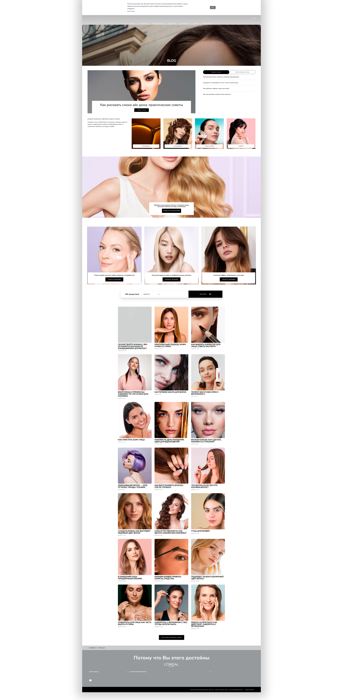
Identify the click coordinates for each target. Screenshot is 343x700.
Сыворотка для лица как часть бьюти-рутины (134, 623)
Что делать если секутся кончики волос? (204, 486)
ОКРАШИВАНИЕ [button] (172, 23)
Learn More (131, 11)
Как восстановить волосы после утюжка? (169, 486)
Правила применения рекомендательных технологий (202, 689)
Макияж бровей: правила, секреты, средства (168, 577)
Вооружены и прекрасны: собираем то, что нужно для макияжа (133, 394)
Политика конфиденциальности (236, 689)
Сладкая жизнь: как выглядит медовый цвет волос (134, 532)
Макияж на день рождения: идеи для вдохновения (169, 440)
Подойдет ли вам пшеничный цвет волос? (207, 577)
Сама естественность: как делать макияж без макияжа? (170, 532)
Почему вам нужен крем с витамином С (205, 393)
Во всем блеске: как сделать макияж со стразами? (206, 440)
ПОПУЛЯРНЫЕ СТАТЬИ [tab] (242, 72)
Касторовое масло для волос (170, 392)
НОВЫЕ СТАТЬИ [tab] (216, 72)
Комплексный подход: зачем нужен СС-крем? (170, 345)
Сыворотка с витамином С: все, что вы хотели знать (171, 623)
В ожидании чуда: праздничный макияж (130, 577)
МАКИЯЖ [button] (132, 23)
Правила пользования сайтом (221, 689)
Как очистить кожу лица (131, 439)
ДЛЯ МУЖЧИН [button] (184, 23)
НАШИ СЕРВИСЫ (207, 23)
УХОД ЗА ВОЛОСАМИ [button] (158, 23)
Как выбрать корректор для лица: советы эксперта (205, 345)
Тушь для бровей (200, 531)
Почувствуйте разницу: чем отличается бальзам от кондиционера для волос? (132, 346)
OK (213, 7)
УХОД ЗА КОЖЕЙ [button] (143, 23)
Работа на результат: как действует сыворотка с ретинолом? (204, 624)
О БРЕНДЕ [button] (195, 23)
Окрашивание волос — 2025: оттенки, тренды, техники (132, 486)
